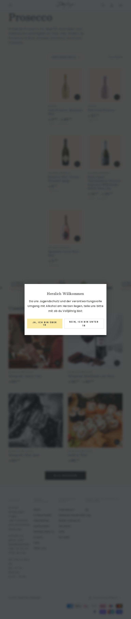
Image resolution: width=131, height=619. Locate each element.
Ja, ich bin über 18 (45, 323)
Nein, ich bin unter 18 (84, 323)
